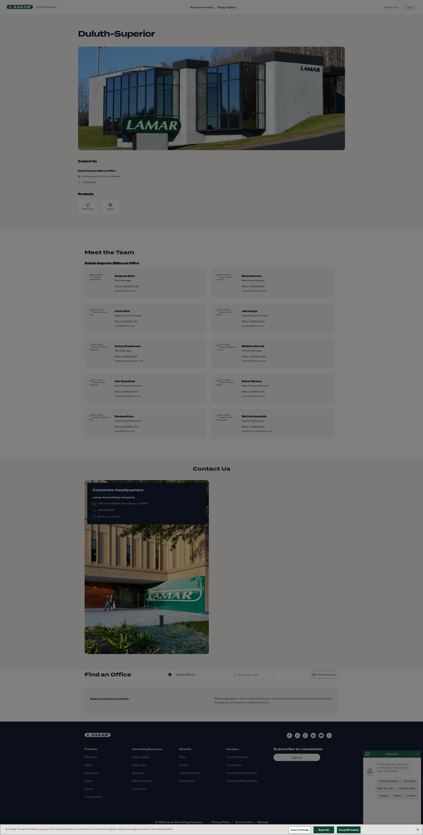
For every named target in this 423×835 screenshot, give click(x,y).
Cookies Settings (299, 829)
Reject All (324, 829)
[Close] (417, 829)
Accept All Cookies (349, 829)
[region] (211, 829)
